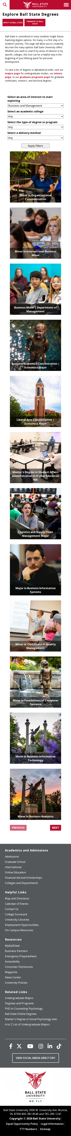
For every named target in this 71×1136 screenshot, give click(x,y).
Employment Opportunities (22, 925)
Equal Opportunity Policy (22, 1124)
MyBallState (12, 945)
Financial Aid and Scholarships (23, 877)
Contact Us (11, 909)
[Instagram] (40, 1046)
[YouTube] (30, 1046)
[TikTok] (59, 1046)
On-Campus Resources (19, 930)
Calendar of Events (16, 904)
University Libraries (17, 919)
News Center (13, 977)
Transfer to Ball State (34, 22)
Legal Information (52, 1124)
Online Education (15, 872)
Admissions (12, 856)
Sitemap (45, 1129)
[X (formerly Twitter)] (19, 1046)
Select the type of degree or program (32, 122)
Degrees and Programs (19, 1003)
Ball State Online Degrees (21, 1014)
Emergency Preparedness (21, 956)
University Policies (16, 982)
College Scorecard (16, 914)
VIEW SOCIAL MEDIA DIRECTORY (35, 1058)
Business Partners (16, 951)
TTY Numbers (28, 1129)
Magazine (11, 972)
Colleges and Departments (21, 883)
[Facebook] (10, 1046)
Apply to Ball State (13, 22)
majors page (12, 73)
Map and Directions (17, 898)
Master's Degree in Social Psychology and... (31, 1019)
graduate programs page (35, 77)
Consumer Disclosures (19, 967)
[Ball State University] (36, 1087)
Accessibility (12, 961)
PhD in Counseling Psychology (24, 1008)
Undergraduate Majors (19, 998)
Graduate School (15, 862)
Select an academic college (25, 111)
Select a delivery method (24, 133)
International (13, 867)
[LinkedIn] (50, 1046)
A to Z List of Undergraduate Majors (27, 1024)
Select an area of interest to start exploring (30, 99)
